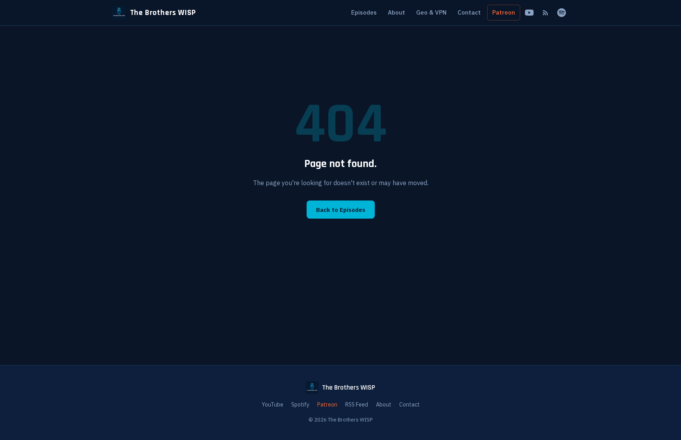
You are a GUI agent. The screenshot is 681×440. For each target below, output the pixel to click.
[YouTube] (529, 13)
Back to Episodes (340, 210)
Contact (469, 12)
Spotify (300, 404)
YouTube (272, 404)
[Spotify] (561, 13)
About (396, 12)
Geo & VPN (431, 12)
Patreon (503, 12)
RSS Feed (356, 404)
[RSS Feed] (545, 12)
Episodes (364, 12)
